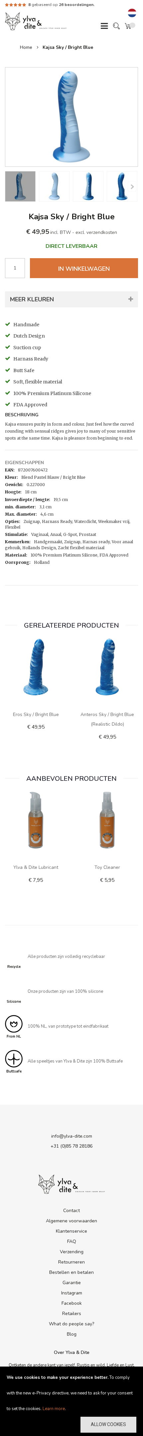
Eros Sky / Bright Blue (36, 714)
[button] (132, 13)
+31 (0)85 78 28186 (71, 1146)
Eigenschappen (24, 462)
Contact (71, 1210)
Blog (71, 1334)
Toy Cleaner (107, 867)
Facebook (72, 1303)
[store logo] (36, 21)
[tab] (71, 415)
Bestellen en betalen (71, 1272)
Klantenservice (71, 1231)
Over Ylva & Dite (71, 1352)
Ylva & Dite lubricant (35, 867)
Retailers (71, 1313)
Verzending (71, 1252)
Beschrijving (22, 415)
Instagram (71, 1293)
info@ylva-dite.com (71, 1136)
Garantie (72, 1283)
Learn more (54, 1409)
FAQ (71, 1241)
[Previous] (132, 186)
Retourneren (71, 1262)
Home (26, 47)
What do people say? (71, 1324)
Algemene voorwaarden (71, 1221)
